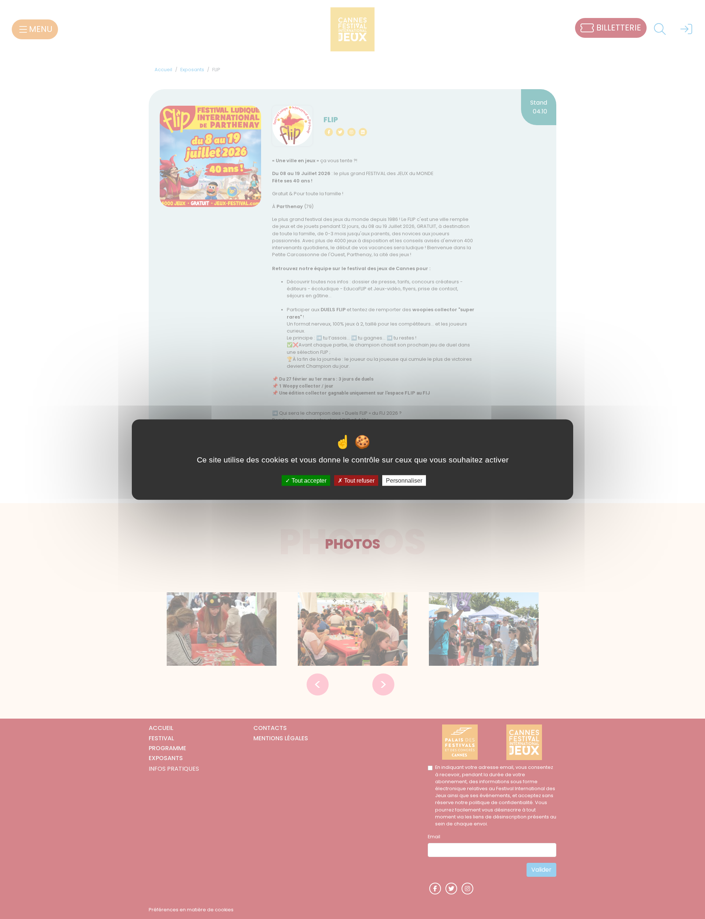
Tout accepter (308, 480)
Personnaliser (404, 480)
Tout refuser (359, 480)
